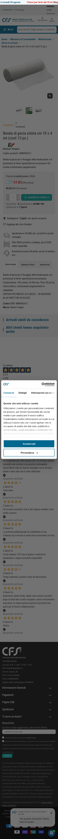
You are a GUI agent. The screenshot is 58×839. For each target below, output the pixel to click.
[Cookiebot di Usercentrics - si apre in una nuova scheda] (42, 384)
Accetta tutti (29, 444)
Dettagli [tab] (23, 392)
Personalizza (27, 452)
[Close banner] (55, 2)
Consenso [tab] (8, 392)
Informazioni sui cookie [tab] (43, 392)
